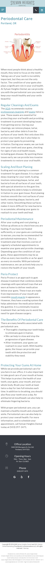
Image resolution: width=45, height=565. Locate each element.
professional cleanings (12, 111)
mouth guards (18, 297)
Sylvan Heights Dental (25, 544)
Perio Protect (9, 274)
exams (32, 111)
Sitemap (26, 548)
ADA (7, 108)
